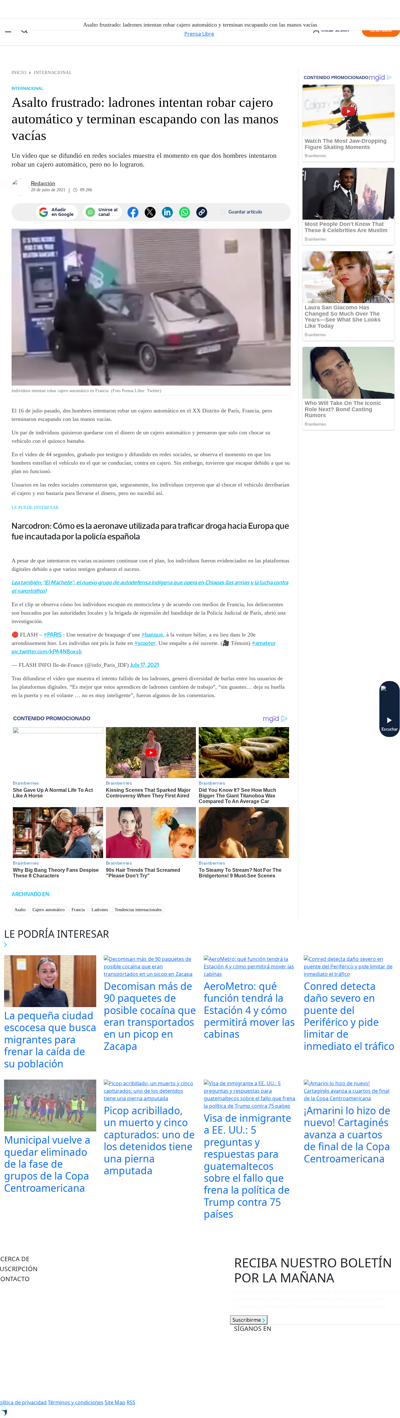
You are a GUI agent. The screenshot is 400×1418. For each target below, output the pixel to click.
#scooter (144, 643)
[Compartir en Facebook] (133, 212)
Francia (78, 909)
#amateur (264, 643)
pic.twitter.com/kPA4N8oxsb (47, 651)
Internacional (53, 72)
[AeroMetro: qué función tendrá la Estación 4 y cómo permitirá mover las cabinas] (250, 967)
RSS (131, 1402)
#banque (152, 634)
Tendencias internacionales (138, 909)
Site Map (115, 1402)
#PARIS (53, 634)
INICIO (19, 72)
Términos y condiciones (75, 1402)
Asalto (20, 909)
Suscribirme (247, 1319)
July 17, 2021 (144, 665)
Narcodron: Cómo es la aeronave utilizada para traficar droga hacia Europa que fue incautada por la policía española (150, 531)
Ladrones (100, 909)
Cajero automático (48, 909)
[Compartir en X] (150, 212)
